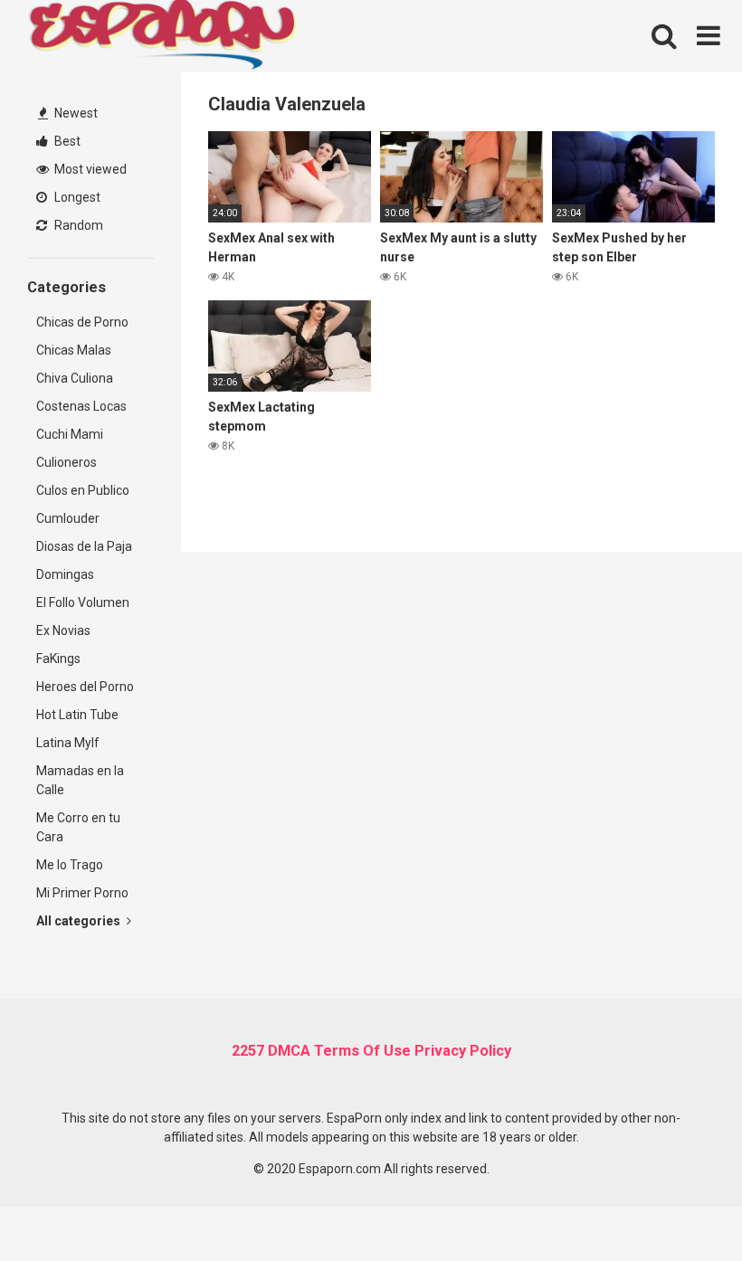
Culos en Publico (82, 490)
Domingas (65, 574)
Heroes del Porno (85, 686)
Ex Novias (63, 630)
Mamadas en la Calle (80, 780)
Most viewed (89, 169)
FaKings (58, 658)
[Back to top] (681, 1206)
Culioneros (66, 462)
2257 (248, 1050)
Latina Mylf (68, 742)
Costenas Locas (81, 406)
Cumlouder (68, 518)
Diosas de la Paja (84, 546)
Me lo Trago (69, 865)
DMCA (289, 1050)
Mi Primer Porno (82, 893)
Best (66, 141)
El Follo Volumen (82, 602)
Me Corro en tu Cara (78, 827)
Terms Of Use (362, 1050)
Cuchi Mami (69, 434)
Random (77, 225)
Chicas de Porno (82, 322)
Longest (76, 197)
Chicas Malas (73, 350)
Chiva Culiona (74, 378)
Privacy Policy (462, 1050)
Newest (75, 113)
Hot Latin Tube (77, 714)
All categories (79, 921)
